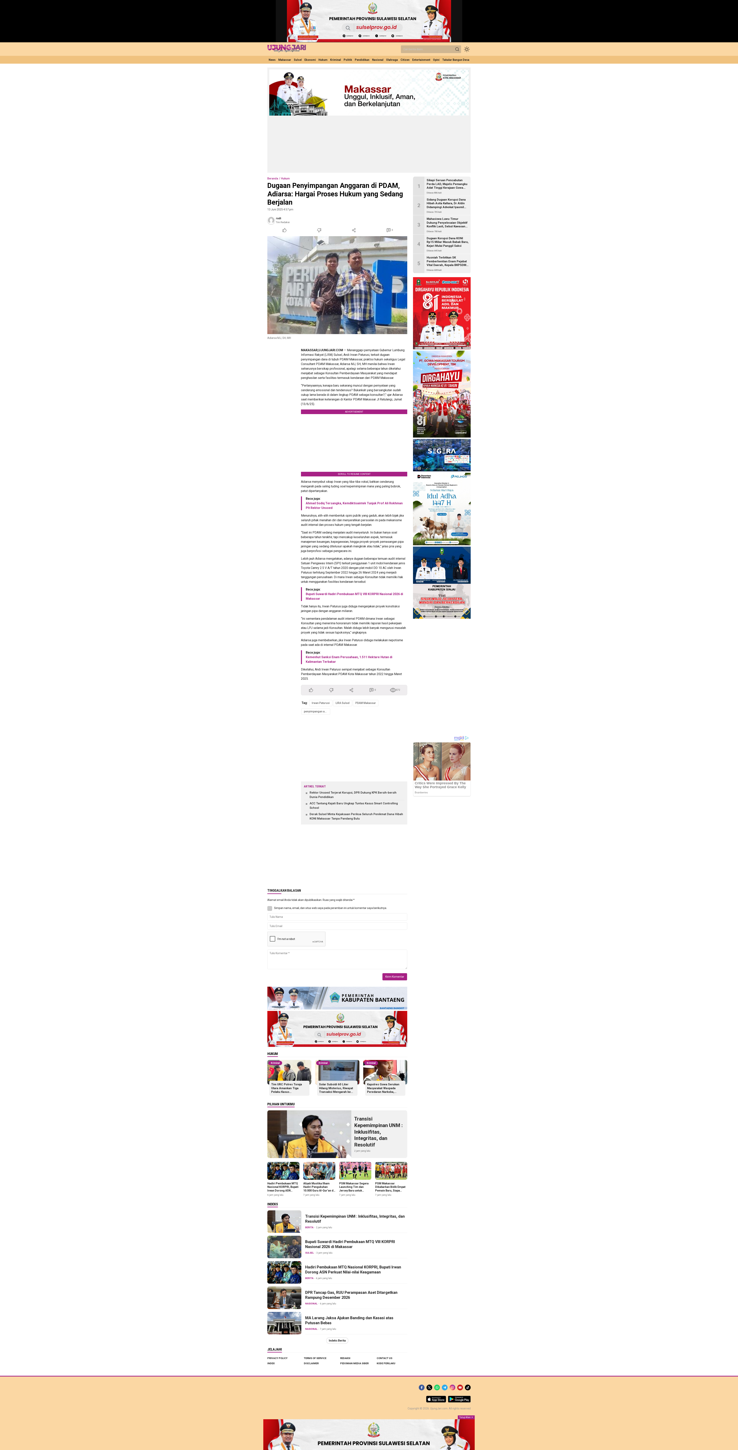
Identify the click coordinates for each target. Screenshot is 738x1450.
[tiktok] (468, 1387)
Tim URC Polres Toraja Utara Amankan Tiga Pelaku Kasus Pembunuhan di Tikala (286, 1090)
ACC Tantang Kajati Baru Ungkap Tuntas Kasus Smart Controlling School (354, 806)
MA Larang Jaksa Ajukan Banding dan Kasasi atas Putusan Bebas (349, 1320)
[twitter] (429, 1387)
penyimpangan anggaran (317, 711)
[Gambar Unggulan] (337, 285)
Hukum (285, 178)
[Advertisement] (369, 144)
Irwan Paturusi (321, 703)
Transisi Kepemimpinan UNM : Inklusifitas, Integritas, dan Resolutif (378, 1132)
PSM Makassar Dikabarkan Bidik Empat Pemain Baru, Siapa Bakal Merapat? (390, 1189)
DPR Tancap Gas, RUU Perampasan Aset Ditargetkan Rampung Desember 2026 (351, 1295)
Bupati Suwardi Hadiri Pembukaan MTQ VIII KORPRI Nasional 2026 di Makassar (350, 1244)
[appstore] (436, 1401)
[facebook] (422, 1387)
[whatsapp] (437, 1387)
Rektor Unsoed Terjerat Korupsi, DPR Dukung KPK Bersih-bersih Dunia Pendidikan (353, 795)
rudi (278, 218)
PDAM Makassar (365, 703)
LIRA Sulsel (343, 703)
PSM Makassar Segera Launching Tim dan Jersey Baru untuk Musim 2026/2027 (354, 1189)
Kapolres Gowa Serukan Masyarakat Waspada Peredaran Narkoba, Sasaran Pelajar (383, 1090)
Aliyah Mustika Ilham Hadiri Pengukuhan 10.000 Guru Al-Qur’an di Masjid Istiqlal (318, 1189)
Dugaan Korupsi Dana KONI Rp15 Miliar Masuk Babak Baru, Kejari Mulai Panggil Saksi (448, 242)
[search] (457, 49)
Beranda (272, 178)
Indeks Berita (337, 1340)
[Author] (271, 220)
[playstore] (459, 1401)
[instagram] (452, 1387)
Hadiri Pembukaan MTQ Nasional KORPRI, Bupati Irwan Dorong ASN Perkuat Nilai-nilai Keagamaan (282, 1190)
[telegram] (445, 1387)
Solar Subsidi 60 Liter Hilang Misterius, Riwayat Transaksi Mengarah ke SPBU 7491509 (336, 1090)
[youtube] (460, 1387)
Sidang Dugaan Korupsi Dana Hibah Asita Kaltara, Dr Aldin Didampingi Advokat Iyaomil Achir (446, 205)
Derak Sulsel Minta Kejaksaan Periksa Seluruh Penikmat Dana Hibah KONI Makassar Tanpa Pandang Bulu (356, 816)
